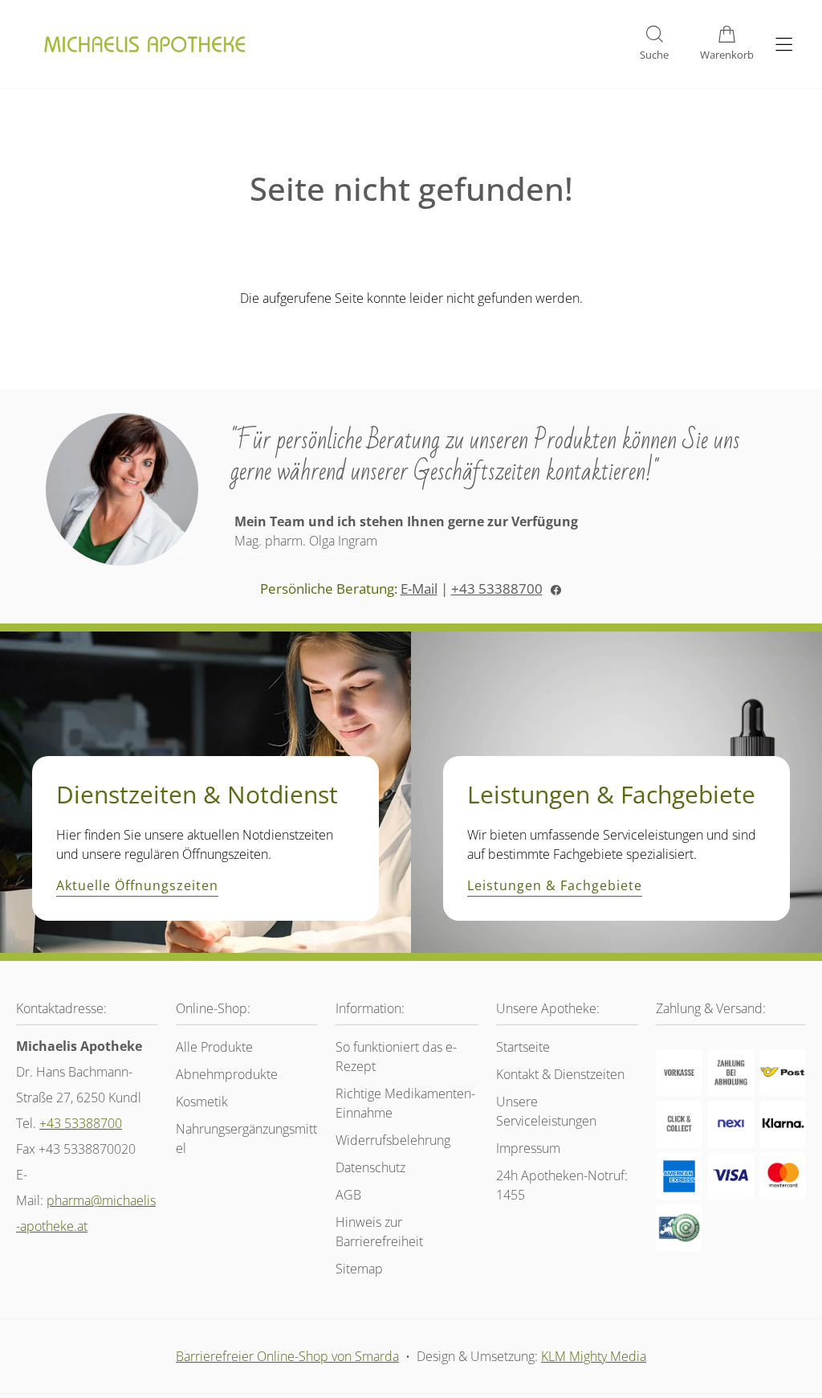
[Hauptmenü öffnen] (784, 45)
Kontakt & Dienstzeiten (560, 1074)
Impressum (528, 1148)
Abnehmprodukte (227, 1074)
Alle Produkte (214, 1047)
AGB (348, 1195)
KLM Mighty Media (593, 1356)
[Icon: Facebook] (556, 588)
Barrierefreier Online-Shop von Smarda (287, 1356)
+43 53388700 (497, 588)
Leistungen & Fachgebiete (554, 886)
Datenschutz (370, 1167)
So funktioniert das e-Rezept (396, 1056)
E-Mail (419, 588)
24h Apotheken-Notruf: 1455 (562, 1185)
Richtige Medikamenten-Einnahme (405, 1103)
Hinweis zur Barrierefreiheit (379, 1231)
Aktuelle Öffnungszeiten (137, 886)
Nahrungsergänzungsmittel (246, 1138)
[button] (654, 44)
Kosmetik (202, 1101)
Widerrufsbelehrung (393, 1140)
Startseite (523, 1047)
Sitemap (359, 1268)
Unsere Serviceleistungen (546, 1111)
